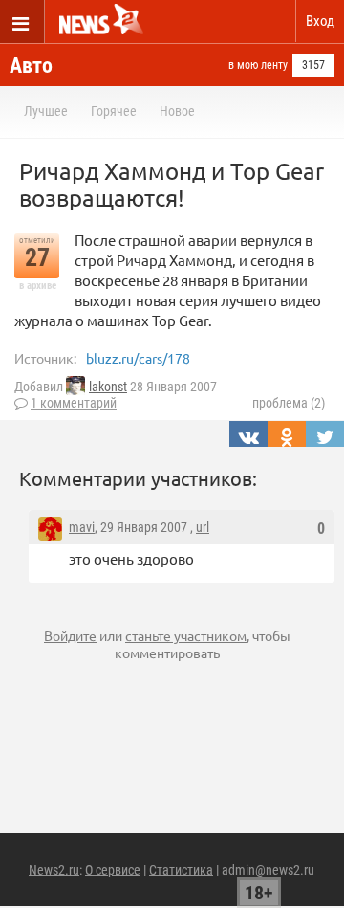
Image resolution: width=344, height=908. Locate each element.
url (202, 527)
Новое (177, 111)
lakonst (108, 386)
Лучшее (46, 111)
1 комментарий (74, 402)
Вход (320, 21)
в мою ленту (258, 65)
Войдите (70, 635)
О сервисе (112, 869)
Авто (31, 66)
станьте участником (186, 635)
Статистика (181, 869)
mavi (82, 527)
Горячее (114, 111)
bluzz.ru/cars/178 (138, 357)
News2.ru (54, 869)
